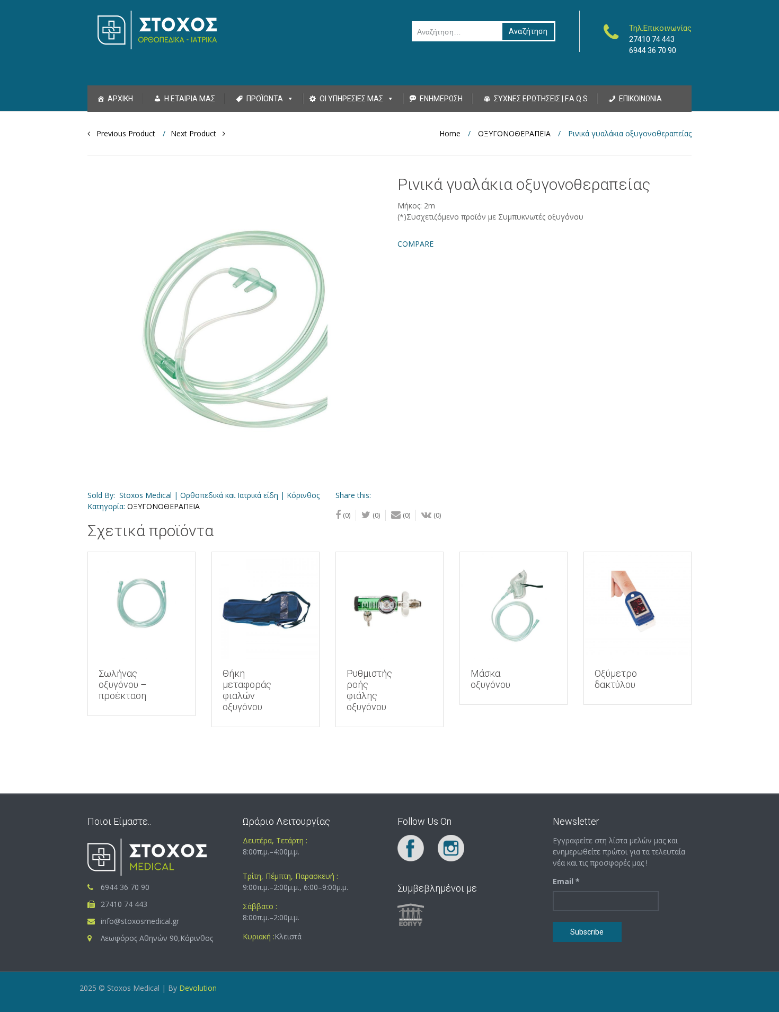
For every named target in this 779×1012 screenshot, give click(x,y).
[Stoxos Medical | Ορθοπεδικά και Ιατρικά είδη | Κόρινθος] (157, 29)
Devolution (197, 988)
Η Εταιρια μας (189, 98)
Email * (566, 881)
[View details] (141, 606)
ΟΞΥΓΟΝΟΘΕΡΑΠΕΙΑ (514, 133)
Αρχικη (120, 98)
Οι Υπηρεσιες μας (351, 98)
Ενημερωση (441, 98)
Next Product (197, 133)
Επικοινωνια (640, 98)
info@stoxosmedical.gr (140, 921)
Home (450, 133)
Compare (415, 244)
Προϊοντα (264, 98)
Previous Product (122, 133)
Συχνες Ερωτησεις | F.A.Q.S (541, 98)
